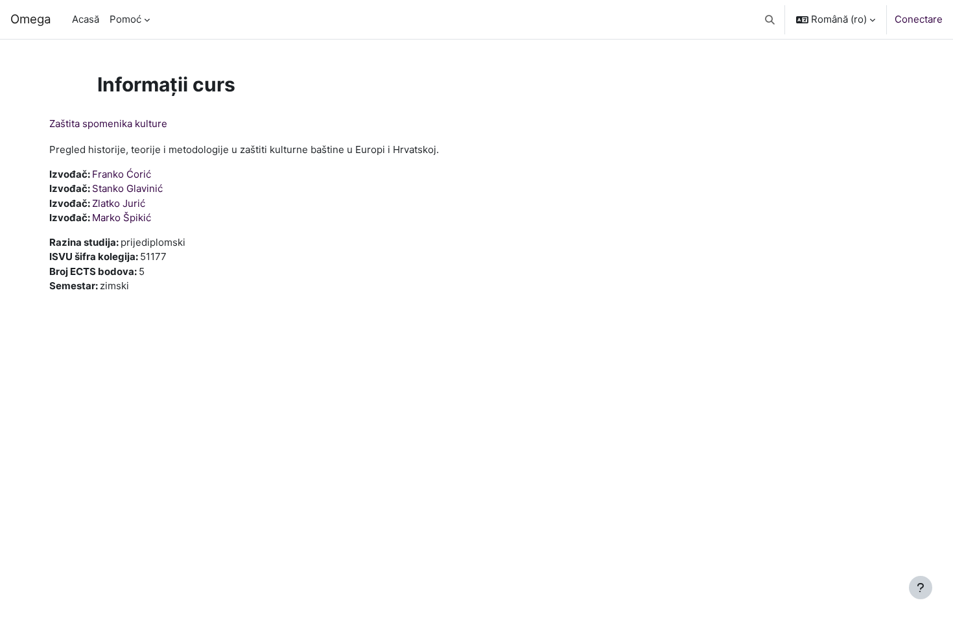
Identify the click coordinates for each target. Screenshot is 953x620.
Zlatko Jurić (118, 203)
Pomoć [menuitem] (125, 19)
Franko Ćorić (121, 174)
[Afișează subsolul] (920, 587)
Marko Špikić (121, 217)
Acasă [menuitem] (85, 19)
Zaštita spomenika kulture (108, 123)
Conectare (919, 19)
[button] (770, 19)
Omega (30, 19)
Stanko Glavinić (127, 188)
